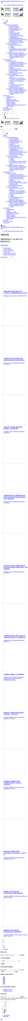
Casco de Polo (14, 26)
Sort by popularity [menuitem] (8, 249)
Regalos (6, 95)
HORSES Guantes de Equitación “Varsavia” (13, 931)
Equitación (7, 59)
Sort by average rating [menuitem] (9, 250)
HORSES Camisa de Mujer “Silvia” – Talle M (14, 713)
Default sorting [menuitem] (7, 248)
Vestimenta (10, 97)
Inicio (5, 22)
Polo (5, 23)
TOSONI (19, 295)
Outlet (6, 107)
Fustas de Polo (14, 34)
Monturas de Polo (16, 45)
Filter (16, 971)
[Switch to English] (7, 21)
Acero (12, 83)
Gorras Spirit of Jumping (14, 674)
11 (4, 948)
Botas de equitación (16, 65)
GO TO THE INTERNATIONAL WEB (13, 5)
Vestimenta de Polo (16, 38)
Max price (22, 969)
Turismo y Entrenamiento (15, 53)
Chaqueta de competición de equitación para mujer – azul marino (15, 497)
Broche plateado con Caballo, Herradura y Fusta (15, 292)
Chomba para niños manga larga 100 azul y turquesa (14, 636)
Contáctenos (8, 109)
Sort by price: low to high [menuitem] (10, 253)
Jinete (10, 295)
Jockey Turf (14, 71)
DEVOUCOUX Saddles (16, 81)
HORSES (11, 717)
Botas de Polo (14, 27)
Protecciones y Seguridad (18, 39)
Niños (8, 98)
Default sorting (4, 245)
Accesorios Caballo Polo (18, 49)
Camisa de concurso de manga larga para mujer (14, 359)
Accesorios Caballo (16, 85)
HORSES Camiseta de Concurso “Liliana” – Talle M (15, 853)
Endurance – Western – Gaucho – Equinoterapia (18, 79)
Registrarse (15, 1)
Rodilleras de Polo (16, 29)
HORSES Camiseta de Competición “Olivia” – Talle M (13, 782)
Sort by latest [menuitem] (7, 252)
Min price (3, 969)
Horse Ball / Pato (15, 69)
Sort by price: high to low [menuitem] (10, 254)
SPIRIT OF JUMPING (18, 677)
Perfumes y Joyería (16, 41)
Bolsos (12, 31)
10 (4, 946)
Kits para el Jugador (16, 42)
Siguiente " (6, 949)
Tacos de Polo (14, 30)
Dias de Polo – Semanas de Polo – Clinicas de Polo (18, 55)
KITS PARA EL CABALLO (17, 87)
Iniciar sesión (5, 1)
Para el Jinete (11, 61)
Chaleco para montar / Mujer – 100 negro (13, 427)
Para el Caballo (12, 43)
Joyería (14, 295)
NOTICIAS (6, 110)
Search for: (3, 955)
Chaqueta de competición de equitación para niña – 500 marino (15, 567)
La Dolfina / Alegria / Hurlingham (16, 36)
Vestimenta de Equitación (18, 63)
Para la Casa (11, 102)
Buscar (22, 955)
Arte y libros (11, 103)
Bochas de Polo (15, 33)
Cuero (12, 46)
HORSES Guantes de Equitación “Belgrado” (13, 892)
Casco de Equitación (16, 62)
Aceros (12, 47)
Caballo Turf (14, 86)
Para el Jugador (12, 25)
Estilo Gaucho (11, 99)
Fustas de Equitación (17, 66)
